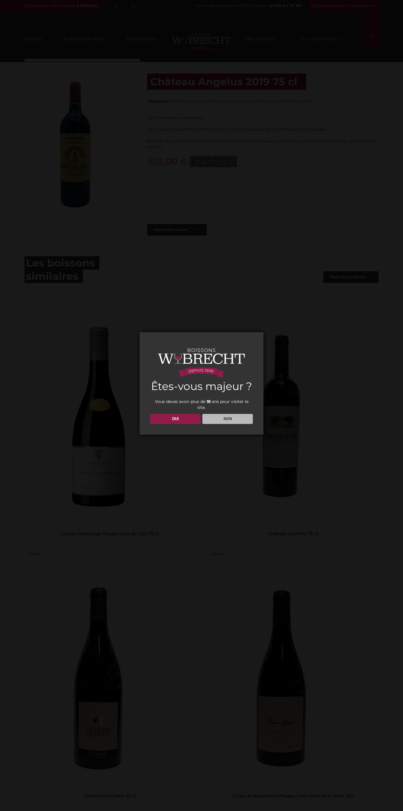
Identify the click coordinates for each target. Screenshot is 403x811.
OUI (175, 419)
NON (228, 419)
